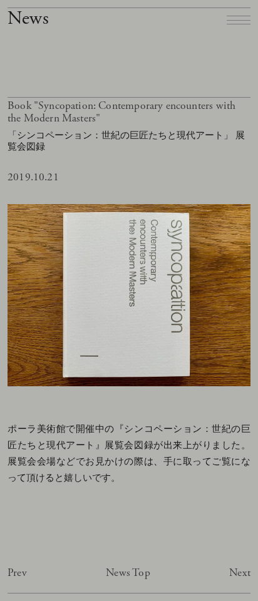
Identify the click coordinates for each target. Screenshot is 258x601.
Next (239, 573)
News (28, 18)
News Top (128, 573)
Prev (17, 573)
